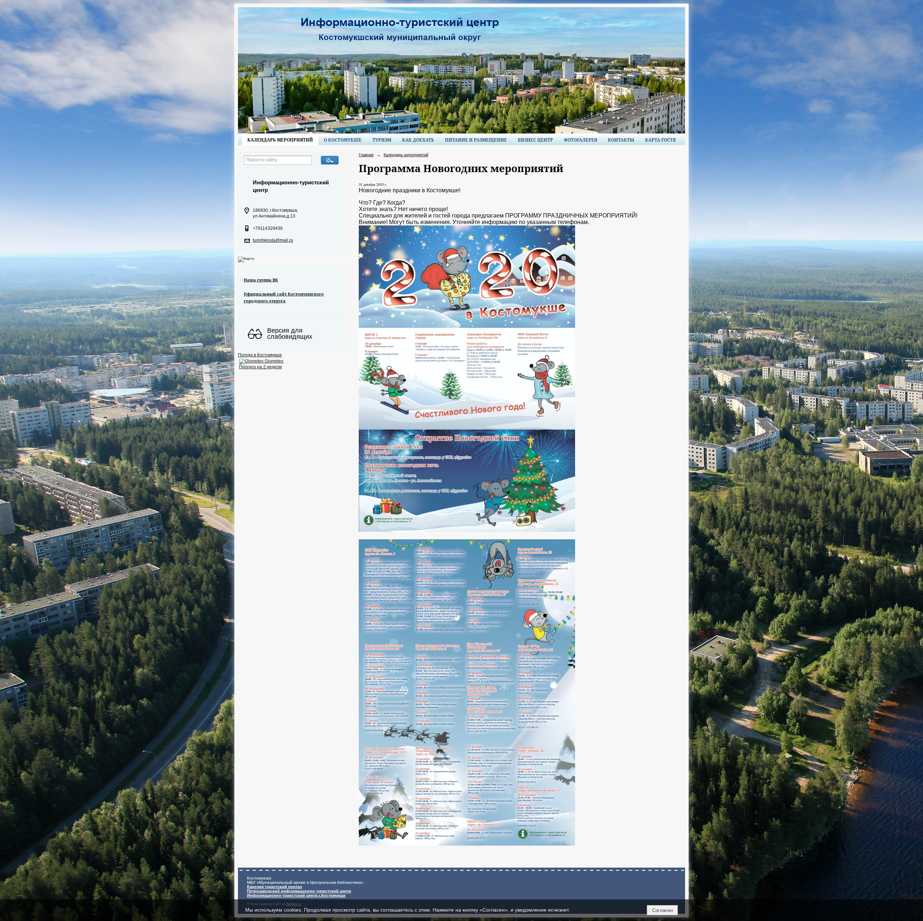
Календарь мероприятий (280, 140)
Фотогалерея (580, 140)
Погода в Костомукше (260, 355)
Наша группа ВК (261, 279)
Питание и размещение (476, 140)
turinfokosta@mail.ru (273, 240)
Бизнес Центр (535, 140)
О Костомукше (343, 140)
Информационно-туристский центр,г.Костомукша (296, 895)
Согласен (662, 910)
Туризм (381, 140)
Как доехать (418, 140)
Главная (366, 155)
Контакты (621, 140)
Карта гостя (660, 140)
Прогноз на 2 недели (260, 366)
